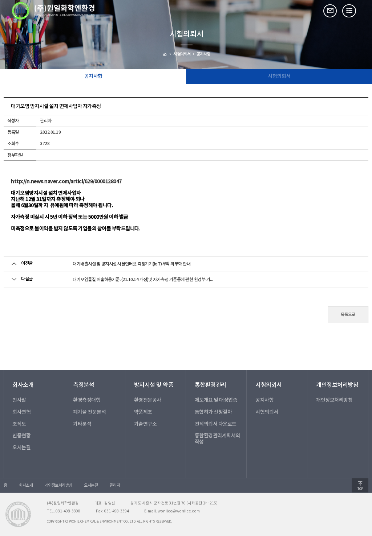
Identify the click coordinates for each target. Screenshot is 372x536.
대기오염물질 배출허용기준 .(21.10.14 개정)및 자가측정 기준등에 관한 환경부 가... (143, 279)
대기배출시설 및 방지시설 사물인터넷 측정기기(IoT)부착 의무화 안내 (131, 264)
